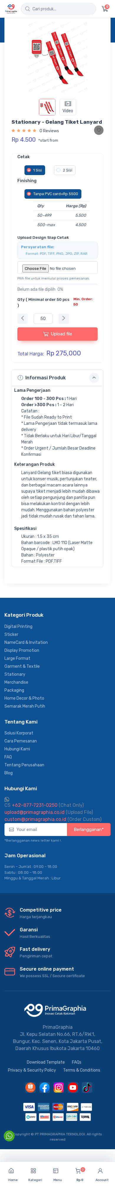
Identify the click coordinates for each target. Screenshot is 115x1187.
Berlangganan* (89, 829)
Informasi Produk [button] (45, 378)
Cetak (23, 156)
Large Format (17, 658)
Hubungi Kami (17, 749)
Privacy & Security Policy (32, 1070)
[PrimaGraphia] (11, 9)
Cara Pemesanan (20, 741)
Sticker (11, 634)
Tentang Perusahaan (24, 765)
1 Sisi (37, 170)
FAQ (8, 757)
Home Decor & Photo (24, 698)
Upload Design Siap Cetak (43, 237)
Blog (8, 772)
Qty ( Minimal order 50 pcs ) (55, 302)
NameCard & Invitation (26, 642)
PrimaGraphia (58, 1027)
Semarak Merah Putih (24, 706)
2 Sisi (67, 170)
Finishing (27, 180)
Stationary (14, 674)
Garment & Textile (22, 666)
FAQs (76, 1062)
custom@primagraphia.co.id (35, 819)
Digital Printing (18, 626)
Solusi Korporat (18, 733)
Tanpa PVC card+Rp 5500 (55, 194)
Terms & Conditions (81, 1070)
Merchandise (16, 682)
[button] (35, 1174)
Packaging (14, 690)
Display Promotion (21, 650)
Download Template (46, 1062)
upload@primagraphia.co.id (34, 812)
